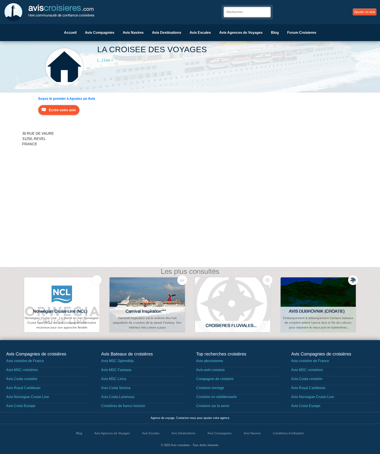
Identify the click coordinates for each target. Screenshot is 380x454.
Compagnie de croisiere (215, 379)
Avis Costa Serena (115, 388)
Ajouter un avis (364, 12)
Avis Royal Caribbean (23, 388)
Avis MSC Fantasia (116, 370)
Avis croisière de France (25, 361)
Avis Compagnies (99, 32)
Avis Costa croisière (21, 379)
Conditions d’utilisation (288, 433)
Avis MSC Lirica (113, 379)
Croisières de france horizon (123, 406)
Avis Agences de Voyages (241, 32)
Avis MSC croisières (22, 370)
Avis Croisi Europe (20, 406)
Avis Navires (133, 32)
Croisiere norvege (210, 388)
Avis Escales (200, 32)
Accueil (70, 32)
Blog (275, 32)
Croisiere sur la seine (212, 406)
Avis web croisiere (210, 370)
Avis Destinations (166, 32)
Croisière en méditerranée (216, 397)
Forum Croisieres (301, 32)
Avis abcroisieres (209, 361)
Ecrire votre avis (62, 110)
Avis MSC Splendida (117, 361)
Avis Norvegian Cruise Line (27, 397)
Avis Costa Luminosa (117, 397)
